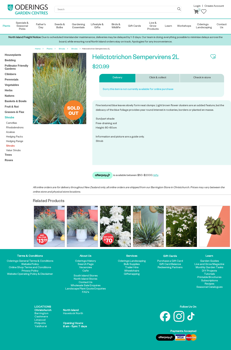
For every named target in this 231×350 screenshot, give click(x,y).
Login (197, 6)
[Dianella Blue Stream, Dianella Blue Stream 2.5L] (148, 226)
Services (131, 256)
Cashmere (41, 317)
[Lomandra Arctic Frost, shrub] (49, 226)
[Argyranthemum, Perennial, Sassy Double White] (115, 226)
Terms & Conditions (30, 256)
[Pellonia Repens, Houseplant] (214, 226)
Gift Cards (170, 256)
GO (179, 9)
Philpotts (40, 323)
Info (155, 175)
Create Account (214, 6)
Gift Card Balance (170, 264)
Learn (209, 256)
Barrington (41, 313)
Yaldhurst (40, 326)
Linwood (40, 320)
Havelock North (73, 313)
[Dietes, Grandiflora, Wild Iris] (181, 226)
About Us (85, 256)
